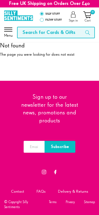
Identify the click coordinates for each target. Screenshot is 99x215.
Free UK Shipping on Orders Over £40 (49, 3)
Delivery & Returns (73, 191)
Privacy (70, 202)
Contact (17, 191)
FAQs (41, 191)
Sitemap (89, 202)
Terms (53, 202)
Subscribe (60, 147)
